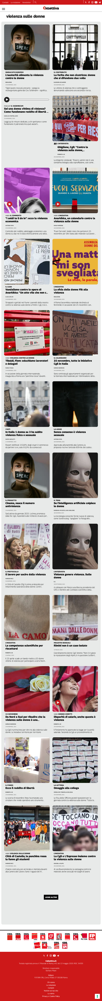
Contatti (5, 2)
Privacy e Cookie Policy (51, 996)
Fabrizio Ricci (9, 578)
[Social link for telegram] (100, 2)
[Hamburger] (3, 9)
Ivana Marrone (58, 225)
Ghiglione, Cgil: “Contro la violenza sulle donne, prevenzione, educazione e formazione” (74, 152)
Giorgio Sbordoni (59, 368)
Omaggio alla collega (66, 787)
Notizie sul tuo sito (51, 991)
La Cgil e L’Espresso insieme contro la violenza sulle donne (75, 858)
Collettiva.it (51, 961)
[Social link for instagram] (92, 2)
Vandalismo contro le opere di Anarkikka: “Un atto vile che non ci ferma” (26, 292)
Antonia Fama (9, 225)
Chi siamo (51, 982)
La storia (51, 993)
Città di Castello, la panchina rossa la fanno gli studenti (25, 858)
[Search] (36, 2)
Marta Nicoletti (10, 439)
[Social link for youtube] (96, 2)
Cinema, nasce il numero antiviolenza (20, 505)
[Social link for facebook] (89, 2)
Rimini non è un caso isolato (70, 645)
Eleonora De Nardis (60, 82)
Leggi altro (51, 897)
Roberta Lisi (61, 154)
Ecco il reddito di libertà (19, 787)
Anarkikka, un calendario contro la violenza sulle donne (74, 220)
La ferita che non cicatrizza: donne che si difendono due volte (74, 77)
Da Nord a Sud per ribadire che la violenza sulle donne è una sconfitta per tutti (25, 719)
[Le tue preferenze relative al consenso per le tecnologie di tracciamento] (97, 996)
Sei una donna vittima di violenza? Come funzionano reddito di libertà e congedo (26, 111)
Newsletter (26, 2)
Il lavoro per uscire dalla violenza (25, 574)
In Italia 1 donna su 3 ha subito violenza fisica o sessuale (23, 433)
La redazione (15, 2)
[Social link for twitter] (86, 2)
